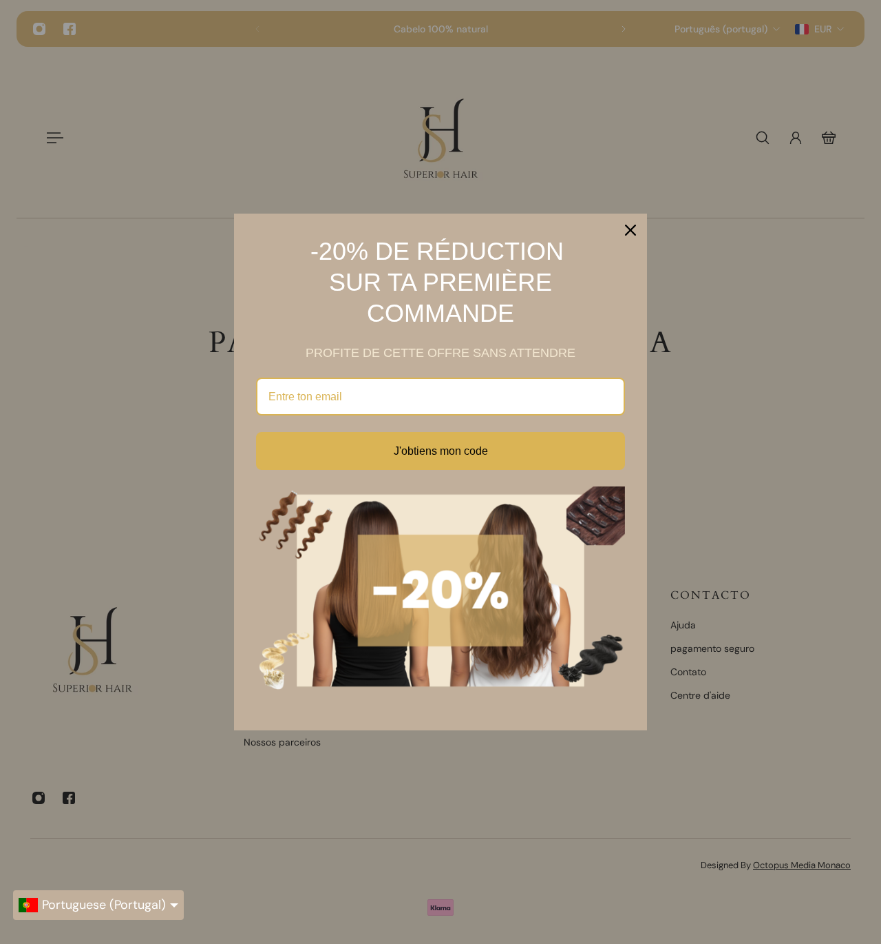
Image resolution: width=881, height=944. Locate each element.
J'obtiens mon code (441, 451)
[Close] (630, 230)
